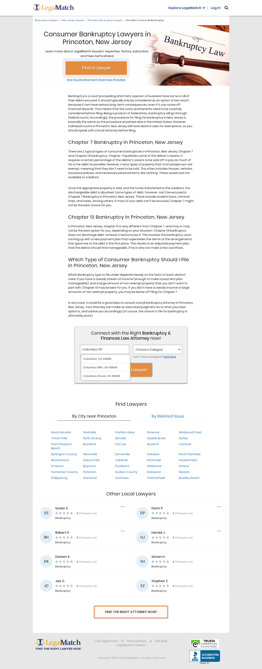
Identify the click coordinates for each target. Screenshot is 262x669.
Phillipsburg (59, 478)
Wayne (184, 466)
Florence (153, 432)
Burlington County (64, 454)
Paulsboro (122, 466)
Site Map (161, 641)
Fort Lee (120, 444)
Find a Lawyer (96, 68)
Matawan (154, 472)
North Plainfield (189, 454)
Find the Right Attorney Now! (131, 612)
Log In (215, 8)
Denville (120, 438)
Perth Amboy (92, 438)
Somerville (122, 454)
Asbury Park (91, 460)
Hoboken (153, 454)
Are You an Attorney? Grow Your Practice (96, 80)
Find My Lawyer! (131, 370)
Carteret (185, 444)
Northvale (154, 460)
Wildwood (154, 466)
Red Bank (89, 444)
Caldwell (121, 460)
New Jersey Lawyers (72, 20)
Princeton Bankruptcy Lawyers (105, 20)
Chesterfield (156, 478)
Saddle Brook (156, 438)
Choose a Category (149, 349)
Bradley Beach (189, 478)
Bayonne (89, 466)
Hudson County (126, 472)
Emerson (57, 466)
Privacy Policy (136, 641)
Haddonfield (188, 460)
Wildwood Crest (190, 432)
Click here (170, 357)
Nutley (183, 438)
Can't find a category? (154, 357)
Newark (184, 472)
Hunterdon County (64, 472)
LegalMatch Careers (131, 645)
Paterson (89, 472)
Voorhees (122, 478)
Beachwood (60, 460)
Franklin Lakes (125, 432)
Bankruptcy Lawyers (46, 20)
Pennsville (90, 454)
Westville (89, 432)
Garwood (90, 478)
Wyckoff (153, 444)
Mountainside (61, 432)
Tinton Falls (59, 438)
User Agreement (106, 641)
